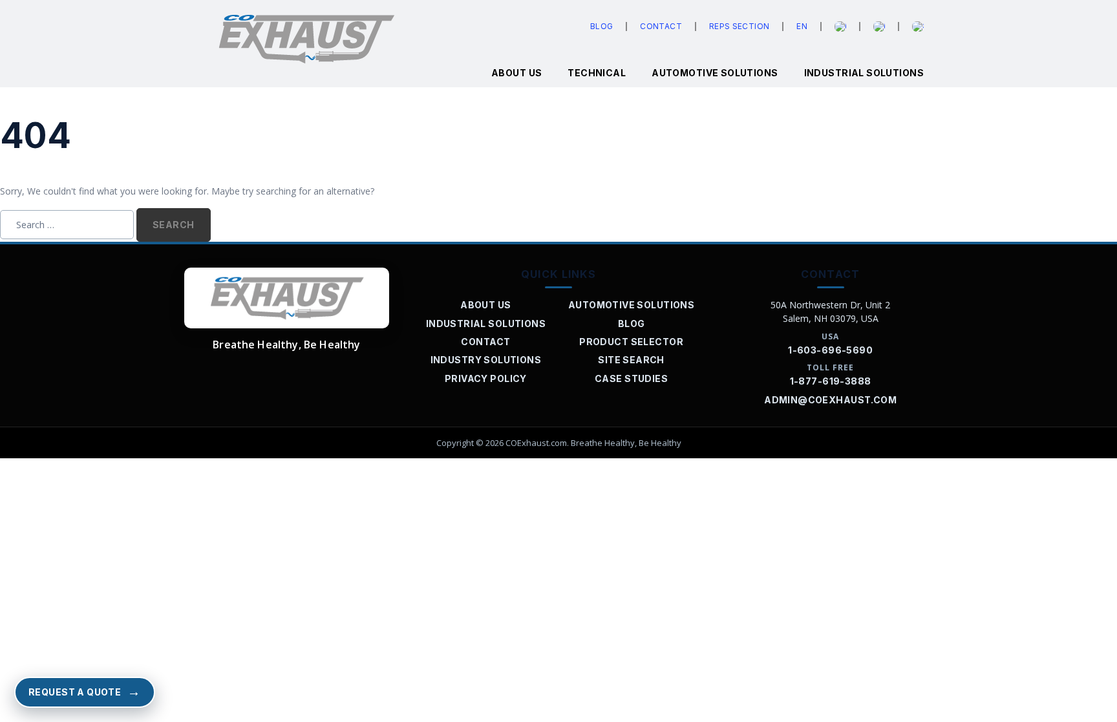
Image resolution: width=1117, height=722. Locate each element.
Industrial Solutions (864, 72)
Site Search (631, 359)
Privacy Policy (486, 378)
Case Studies (631, 378)
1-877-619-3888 (830, 381)
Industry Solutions (486, 359)
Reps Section (739, 26)
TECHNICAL (597, 72)
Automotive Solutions (715, 72)
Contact (661, 26)
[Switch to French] (840, 26)
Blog (601, 26)
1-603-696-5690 (830, 350)
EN (801, 26)
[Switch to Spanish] (918, 26)
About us (516, 72)
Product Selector (631, 341)
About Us (485, 304)
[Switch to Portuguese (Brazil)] (879, 26)
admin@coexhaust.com (830, 399)
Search (174, 224)
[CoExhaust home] (286, 298)
